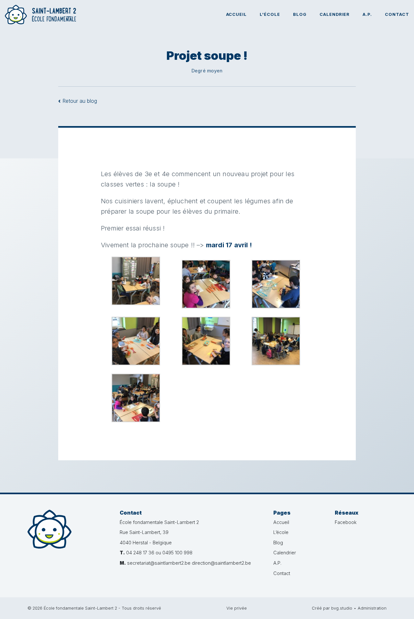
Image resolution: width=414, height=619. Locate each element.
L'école (270, 14)
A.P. (367, 14)
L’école (281, 532)
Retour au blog (77, 101)
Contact (397, 14)
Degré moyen (207, 70)
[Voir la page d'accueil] (40, 14)
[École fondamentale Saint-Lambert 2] (69, 538)
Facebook (345, 522)
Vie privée (236, 608)
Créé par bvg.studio (332, 608)
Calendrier (335, 14)
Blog (300, 14)
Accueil (236, 14)
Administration (372, 608)
